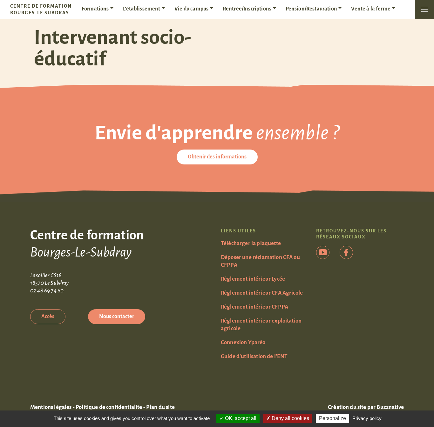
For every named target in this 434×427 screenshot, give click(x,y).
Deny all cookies (289, 418)
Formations (95, 9)
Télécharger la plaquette (251, 243)
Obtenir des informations (217, 157)
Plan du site (160, 407)
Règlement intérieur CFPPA (254, 307)
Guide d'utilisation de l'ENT (254, 356)
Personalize (332, 418)
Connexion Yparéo (243, 342)
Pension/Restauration (311, 9)
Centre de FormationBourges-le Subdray (41, 9)
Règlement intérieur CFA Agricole (262, 293)
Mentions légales (51, 407)
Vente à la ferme (370, 9)
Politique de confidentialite (109, 407)
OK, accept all (240, 418)
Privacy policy (367, 418)
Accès (47, 316)
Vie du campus (191, 9)
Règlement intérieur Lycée (253, 279)
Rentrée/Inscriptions (247, 9)
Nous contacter (116, 316)
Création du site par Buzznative (366, 407)
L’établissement (141, 9)
